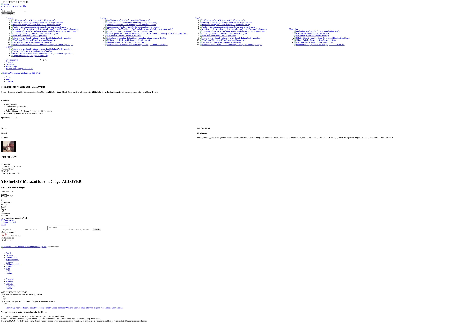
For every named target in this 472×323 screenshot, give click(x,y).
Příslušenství (39, 40)
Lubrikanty (39, 33)
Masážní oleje (318, 36)
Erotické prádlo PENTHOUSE (160, 33)
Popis (8, 77)
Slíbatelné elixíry (322, 40)
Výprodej (9, 262)
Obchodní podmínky (43, 308)
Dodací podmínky (59, 308)
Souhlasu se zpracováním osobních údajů (72, 301)
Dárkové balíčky (39, 42)
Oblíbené (4, 222)
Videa (8, 79)
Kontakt (9, 273)
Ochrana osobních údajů (75, 308)
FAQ (8, 269)
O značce (9, 81)
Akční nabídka (11, 257)
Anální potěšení (45, 27)
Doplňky (9, 47)
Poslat (3, 224)
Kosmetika (34, 36)
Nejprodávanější (12, 260)
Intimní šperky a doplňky (52, 38)
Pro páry (198, 18)
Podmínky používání (14, 308)
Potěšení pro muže (41, 20)
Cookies (120, 308)
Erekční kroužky (51, 31)
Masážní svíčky (320, 42)
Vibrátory (41, 22)
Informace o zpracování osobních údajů (101, 308)
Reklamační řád (28, 308)
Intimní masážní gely (328, 45)
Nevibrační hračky (44, 25)
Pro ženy (103, 18)
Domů (8, 253)
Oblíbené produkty (13, 264)
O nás (8, 271)
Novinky (9, 255)
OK (4, 299)
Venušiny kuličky (52, 29)
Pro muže (9, 18)
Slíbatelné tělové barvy (332, 38)
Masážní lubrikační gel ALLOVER (19, 69)
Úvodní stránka (12, 60)
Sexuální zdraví (49, 45)
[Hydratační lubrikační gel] (12, 247)
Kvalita (9, 266)
